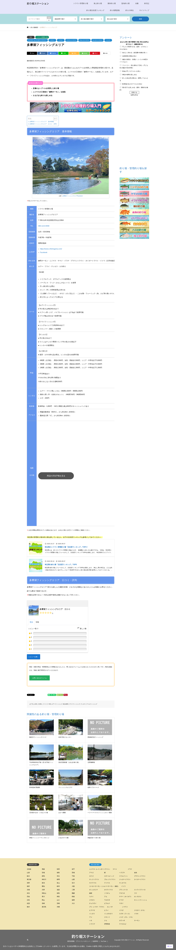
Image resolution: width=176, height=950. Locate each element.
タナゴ (91, 876)
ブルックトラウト (84, 40)
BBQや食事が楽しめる (129, 74)
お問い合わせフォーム (39, 678)
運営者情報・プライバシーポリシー (78, 941)
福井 (28, 886)
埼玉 (31, 37)
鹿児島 (44, 907)
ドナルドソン (123, 876)
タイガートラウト (97, 40)
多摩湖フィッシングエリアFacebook (72, 196)
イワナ (61, 40)
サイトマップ (144, 10)
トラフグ (92, 924)
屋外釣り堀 (112, 3)
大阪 (73, 886)
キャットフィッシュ (140, 900)
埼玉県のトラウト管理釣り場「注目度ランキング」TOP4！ (66, 547)
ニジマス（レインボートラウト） (37, 40)
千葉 (73, 876)
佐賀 (28, 903)
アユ (105, 896)
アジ (90, 917)
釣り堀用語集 (115, 10)
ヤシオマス (122, 883)
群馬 (43, 876)
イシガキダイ (108, 913)
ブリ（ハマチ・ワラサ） (97, 907)
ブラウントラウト (71, 40)
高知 (28, 896)
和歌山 (44, 893)
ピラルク (107, 903)
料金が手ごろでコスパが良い (131, 71)
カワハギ (122, 920)
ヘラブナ (122, 872)
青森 (43, 869)
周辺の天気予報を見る (56, 476)
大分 (73, 903)
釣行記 (146, 3)
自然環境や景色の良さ (129, 56)
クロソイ (107, 917)
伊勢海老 (107, 924)
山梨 (73, 879)
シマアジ (125, 907)
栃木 (28, 876)
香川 (43, 896)
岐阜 (58, 886)
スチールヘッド (109, 876)
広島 (28, 900)
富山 (58, 883)
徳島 (58, 893)
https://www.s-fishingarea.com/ (51, 249)
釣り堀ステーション (88, 936)
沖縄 (58, 907)
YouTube (103, 941)
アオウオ (122, 893)
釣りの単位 (129, 10)
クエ (105, 920)
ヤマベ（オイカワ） (125, 896)
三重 (73, 889)
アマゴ (91, 872)
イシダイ (92, 913)
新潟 (43, 883)
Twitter (27, 940)
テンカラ (83, 704)
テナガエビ (122, 924)
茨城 (73, 872)
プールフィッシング (91, 704)
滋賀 (58, 889)
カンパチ (110, 907)
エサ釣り (39, 704)
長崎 (43, 903)
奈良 (28, 893)
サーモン (137, 920)
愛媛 (73, 893)
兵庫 (43, 889)
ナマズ (121, 900)
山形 (28, 872)
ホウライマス (108, 889)
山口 (58, 900)
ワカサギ (107, 900)
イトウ (108, 40)
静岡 (58, 879)
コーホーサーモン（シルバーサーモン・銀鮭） (104, 886)
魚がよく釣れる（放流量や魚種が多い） (135, 52)
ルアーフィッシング (56, 704)
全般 (137, 3)
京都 (28, 889)
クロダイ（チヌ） (140, 910)
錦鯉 (90, 893)
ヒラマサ (92, 910)
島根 (73, 896)
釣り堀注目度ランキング (95, 10)
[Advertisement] (86, 504)
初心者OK (65, 704)
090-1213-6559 (43, 226)
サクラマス (92, 883)
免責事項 (95, 941)
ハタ (90, 920)
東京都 (29, 879)
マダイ (121, 903)
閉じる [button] (169, 946)
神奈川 (44, 879)
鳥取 (58, 896)
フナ (135, 893)
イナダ (121, 910)
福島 (58, 872)
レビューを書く (33, 657)
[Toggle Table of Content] (54, 118)
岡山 (43, 900)
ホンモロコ (137, 896)
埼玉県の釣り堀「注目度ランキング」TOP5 (61, 564)
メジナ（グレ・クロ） (126, 917)
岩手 (73, 869)
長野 (28, 883)
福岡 (73, 900)
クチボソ (92, 900)
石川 (73, 883)
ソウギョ (107, 893)
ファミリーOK (47, 704)
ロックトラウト (94, 879)
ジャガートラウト (125, 879)
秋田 (58, 869)
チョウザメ (92, 903)
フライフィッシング (74, 704)
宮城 (43, 872)
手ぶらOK (34, 704)
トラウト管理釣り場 (80, 3)
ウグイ (91, 896)
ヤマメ (52, 40)
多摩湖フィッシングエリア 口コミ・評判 (43, 124)
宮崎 (58, 903)
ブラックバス (123, 889)
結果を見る (134, 95)
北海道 (29, 869)
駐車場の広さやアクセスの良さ (132, 84)
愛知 (43, 886)
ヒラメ (106, 910)
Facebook (43, 252)
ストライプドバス (140, 889)
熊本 (28, 907)
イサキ (136, 913)
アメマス (107, 883)
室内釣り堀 (125, 3)
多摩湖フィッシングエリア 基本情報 (42, 121)
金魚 (135, 872)
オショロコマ (93, 889)
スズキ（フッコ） (125, 913)
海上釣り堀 (98, 3)
